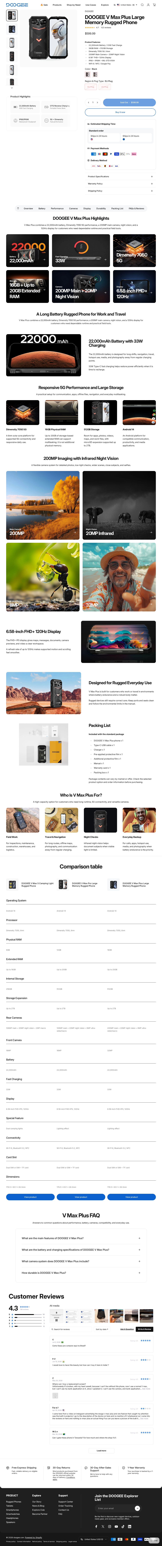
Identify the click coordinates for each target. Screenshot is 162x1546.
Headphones (12, 1518)
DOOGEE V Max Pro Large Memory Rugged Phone (84, 884)
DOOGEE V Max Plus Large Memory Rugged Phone (136, 884)
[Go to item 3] (12, 56)
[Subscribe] (137, 1508)
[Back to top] (18, 208)
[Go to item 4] (12, 70)
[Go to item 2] (12, 43)
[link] (27, 250)
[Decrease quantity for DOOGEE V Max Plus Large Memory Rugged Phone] (88, 102)
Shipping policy (61, 1541)
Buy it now (120, 112)
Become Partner (40, 1514)
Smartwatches (13, 1514)
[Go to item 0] (12, 15)
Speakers (10, 1522)
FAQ (60, 1514)
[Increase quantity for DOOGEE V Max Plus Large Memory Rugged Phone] (98, 102)
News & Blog (38, 1505)
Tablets (9, 1505)
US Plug (104, 87)
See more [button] (146, 1389)
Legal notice (72, 1541)
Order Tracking (65, 1505)
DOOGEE (89, 11)
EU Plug (90, 87)
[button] (127, 5)
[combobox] (102, 1329)
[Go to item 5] (12, 83)
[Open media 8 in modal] (48, 38)
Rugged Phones (13, 1501)
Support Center (65, 1501)
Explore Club (38, 1510)
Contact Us (63, 1510)
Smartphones (12, 1510)
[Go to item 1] (12, 29)
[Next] (70, 42)
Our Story (36, 1501)
